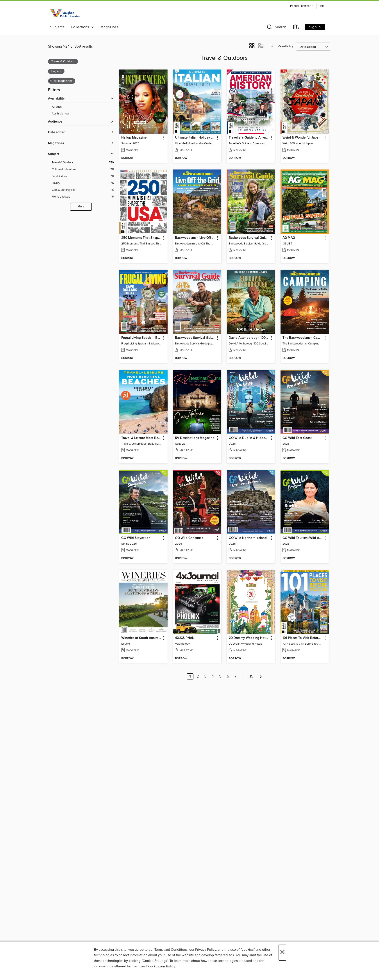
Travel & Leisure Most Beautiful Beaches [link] (141, 438)
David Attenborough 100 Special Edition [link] (249, 338)
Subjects (57, 27)
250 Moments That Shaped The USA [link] (141, 238)
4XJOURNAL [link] (184, 638)
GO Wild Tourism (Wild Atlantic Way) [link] (302, 538)
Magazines (109, 27)
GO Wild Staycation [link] (135, 538)
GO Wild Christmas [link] (189, 538)
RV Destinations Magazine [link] (194, 438)
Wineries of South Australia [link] (141, 638)
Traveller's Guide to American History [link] (249, 138)
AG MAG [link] (288, 238)
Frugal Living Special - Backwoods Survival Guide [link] (141, 338)
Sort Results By (282, 46)
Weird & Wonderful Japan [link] (301, 138)
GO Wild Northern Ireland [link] (248, 538)
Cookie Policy (164, 966)
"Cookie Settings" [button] (154, 961)
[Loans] (296, 28)
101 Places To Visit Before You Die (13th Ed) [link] (302, 638)
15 (251, 676)
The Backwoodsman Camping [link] (302, 338)
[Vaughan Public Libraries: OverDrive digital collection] (65, 12)
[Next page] (260, 676)
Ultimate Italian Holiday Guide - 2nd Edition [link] (195, 138)
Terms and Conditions (171, 949)
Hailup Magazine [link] (134, 138)
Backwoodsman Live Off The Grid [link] (195, 238)
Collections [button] (81, 27)
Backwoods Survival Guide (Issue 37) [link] (195, 338)
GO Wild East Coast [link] (297, 438)
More (81, 207)
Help (321, 6)
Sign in (315, 27)
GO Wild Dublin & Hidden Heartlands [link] (249, 438)
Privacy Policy (205, 949)
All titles (57, 107)
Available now (60, 113)
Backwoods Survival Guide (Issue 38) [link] (249, 238)
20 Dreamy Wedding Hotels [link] (249, 638)
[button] (301, 6)
